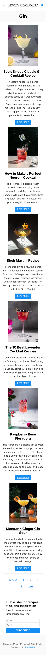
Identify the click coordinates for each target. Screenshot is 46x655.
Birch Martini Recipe (23, 260)
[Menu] (4, 5)
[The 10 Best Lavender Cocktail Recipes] (23, 322)
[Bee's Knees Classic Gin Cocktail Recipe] (23, 46)
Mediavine (30, 647)
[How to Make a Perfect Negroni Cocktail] (23, 148)
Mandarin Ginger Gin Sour (23, 531)
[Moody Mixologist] (23, 5)
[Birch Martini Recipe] (23, 235)
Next (30, 586)
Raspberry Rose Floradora (23, 436)
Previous (12, 580)
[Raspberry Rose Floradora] (23, 409)
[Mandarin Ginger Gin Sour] (23, 504)
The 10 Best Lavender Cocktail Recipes (23, 349)
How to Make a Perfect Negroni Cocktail (23, 175)
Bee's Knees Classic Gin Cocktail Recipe (23, 73)
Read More (24, 123)
